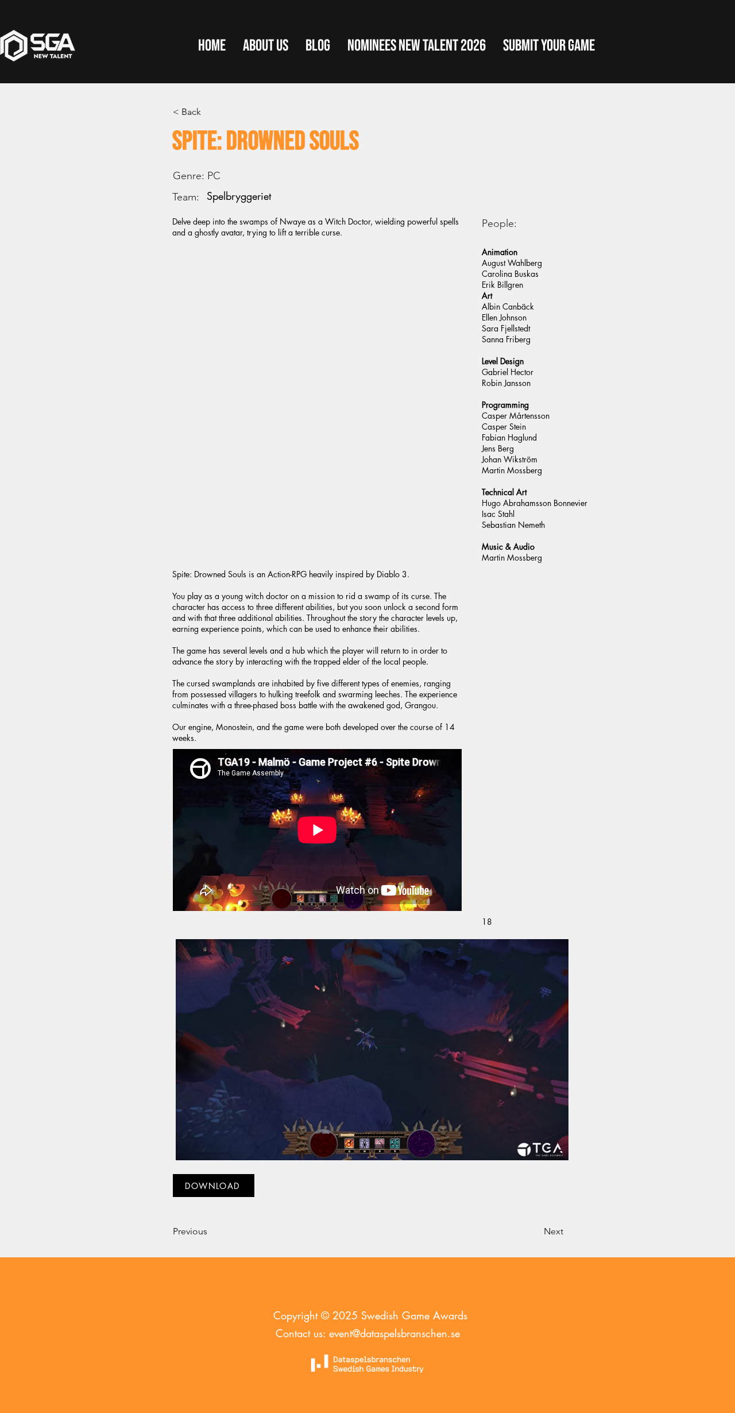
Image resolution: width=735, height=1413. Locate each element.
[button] (549, 46)
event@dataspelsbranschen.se (394, 1333)
